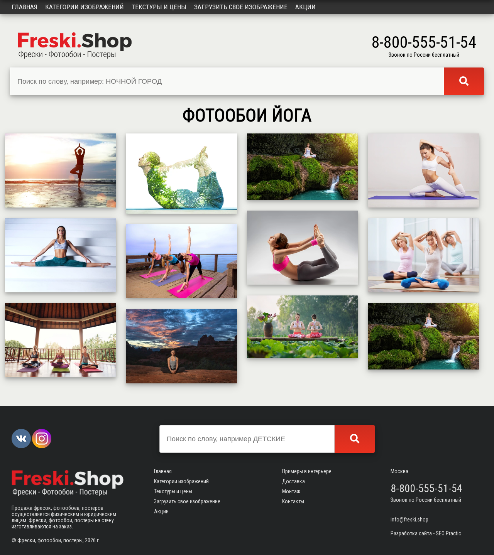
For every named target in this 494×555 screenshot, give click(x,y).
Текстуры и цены (159, 7)
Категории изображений (84, 7)
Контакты (293, 501)
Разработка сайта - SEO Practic (426, 533)
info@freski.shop (409, 519)
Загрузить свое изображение (241, 7)
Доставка (293, 481)
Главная (24, 7)
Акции (305, 7)
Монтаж (291, 491)
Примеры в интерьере (307, 471)
